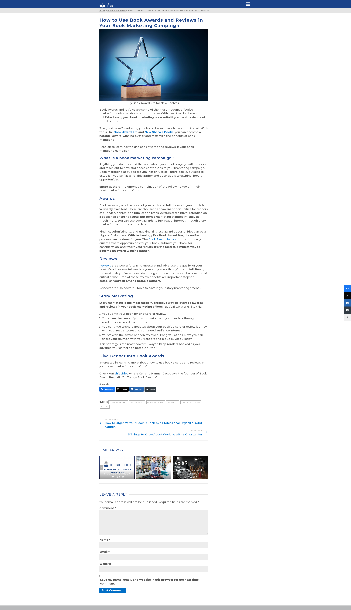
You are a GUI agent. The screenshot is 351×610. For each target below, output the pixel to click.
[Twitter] (347, 295)
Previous (101, 467)
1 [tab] (142, 478)
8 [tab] (165, 478)
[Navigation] (248, 4)
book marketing (155, 402)
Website (105, 563)
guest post (172, 402)
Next (205, 467)
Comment (107, 508)
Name (104, 539)
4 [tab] (152, 478)
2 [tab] (145, 478)
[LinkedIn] (347, 303)
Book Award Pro (118, 402)
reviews (105, 407)
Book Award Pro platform (166, 239)
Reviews (105, 265)
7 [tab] (161, 478)
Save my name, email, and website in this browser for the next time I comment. (150, 581)
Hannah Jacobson (190, 402)
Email (104, 551)
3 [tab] (148, 478)
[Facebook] (347, 288)
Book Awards (137, 402)
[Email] (347, 310)
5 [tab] (155, 478)
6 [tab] (158, 478)
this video (121, 373)
